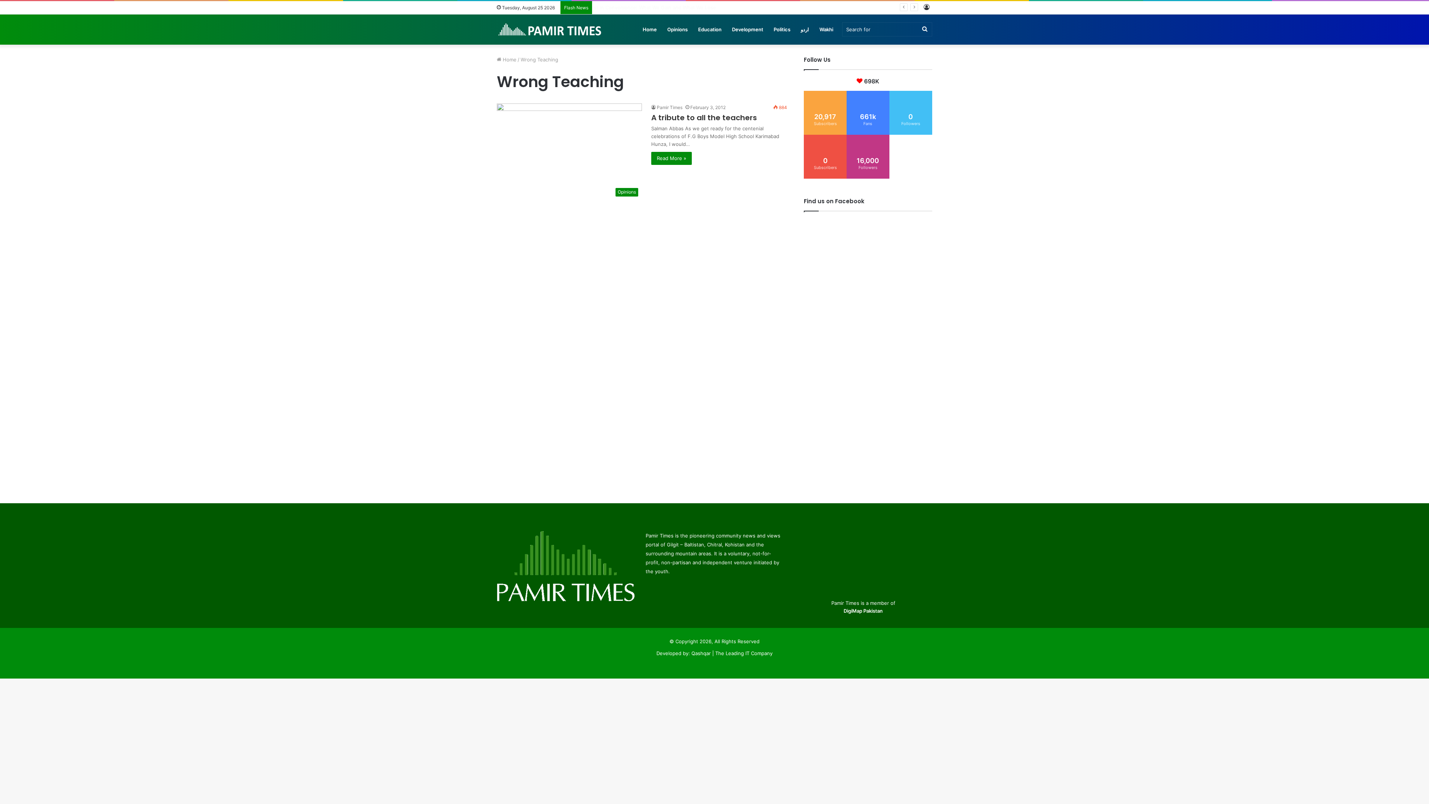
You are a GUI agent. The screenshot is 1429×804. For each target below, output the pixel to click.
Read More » (671, 158)
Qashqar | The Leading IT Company (732, 653)
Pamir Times (669, 107)
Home (650, 29)
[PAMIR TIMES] (550, 29)
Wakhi (826, 29)
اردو (805, 29)
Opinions (677, 29)
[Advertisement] (642, 252)
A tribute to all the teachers (704, 117)
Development (747, 29)
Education (710, 29)
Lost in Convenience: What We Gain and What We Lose (659, 7)
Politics (782, 29)
